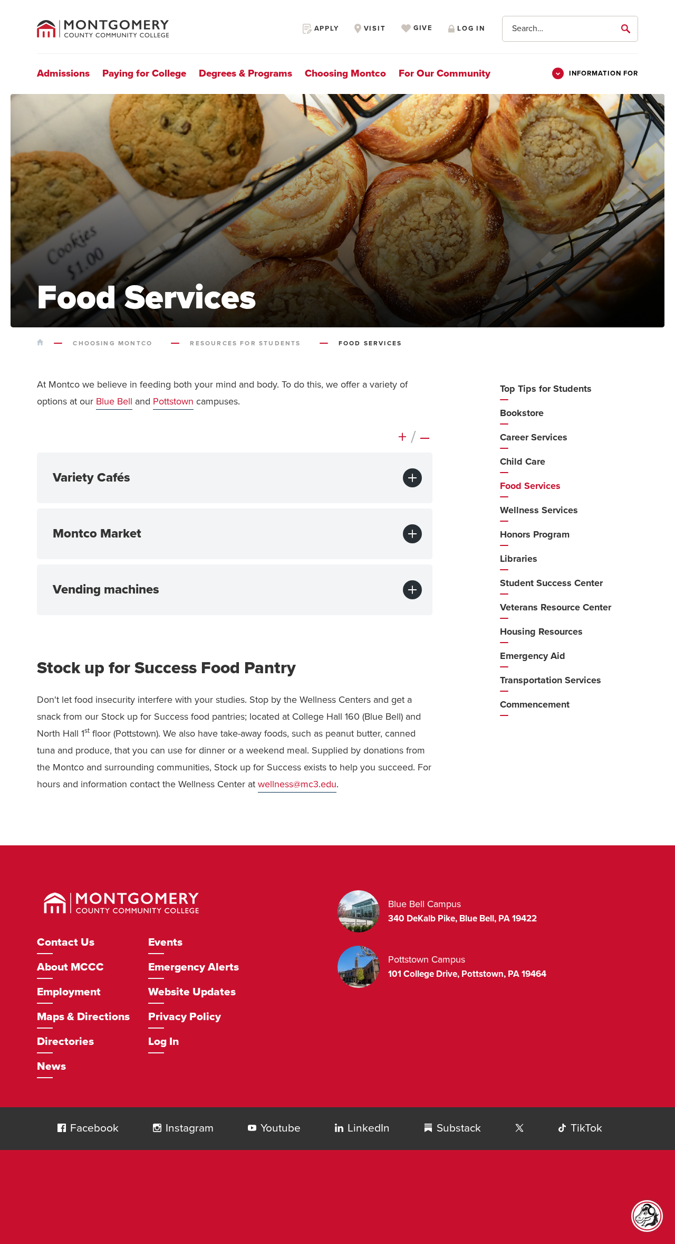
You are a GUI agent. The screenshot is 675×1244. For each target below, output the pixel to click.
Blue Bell (114, 401)
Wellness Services (539, 510)
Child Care (522, 461)
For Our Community (444, 73)
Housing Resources (541, 631)
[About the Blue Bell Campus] (363, 911)
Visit (373, 28)
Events (165, 942)
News (51, 1066)
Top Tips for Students (546, 388)
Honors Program (535, 534)
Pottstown (173, 401)
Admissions (63, 73)
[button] (61, 1128)
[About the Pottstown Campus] (363, 967)
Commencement (535, 704)
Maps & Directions (83, 1016)
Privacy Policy (184, 1016)
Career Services (533, 437)
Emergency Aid (532, 656)
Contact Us (65, 942)
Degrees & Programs (245, 73)
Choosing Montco (345, 73)
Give (422, 28)
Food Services (530, 486)
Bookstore (522, 413)
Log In (163, 1041)
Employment (69, 991)
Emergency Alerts (193, 967)
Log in (470, 28)
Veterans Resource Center (555, 607)
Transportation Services (550, 680)
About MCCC (70, 967)
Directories (65, 1041)
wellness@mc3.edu (297, 784)
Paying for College (144, 73)
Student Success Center (551, 583)
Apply (325, 28)
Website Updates (192, 991)
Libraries (518, 558)
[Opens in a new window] (519, 1128)
